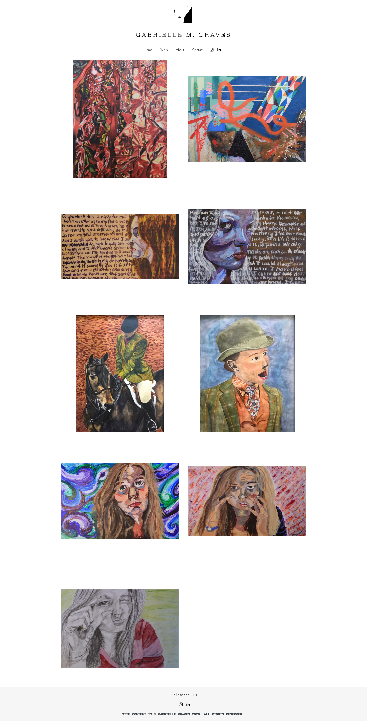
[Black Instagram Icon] (211, 49)
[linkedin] (219, 49)
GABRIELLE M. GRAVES (183, 34)
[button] (164, 49)
